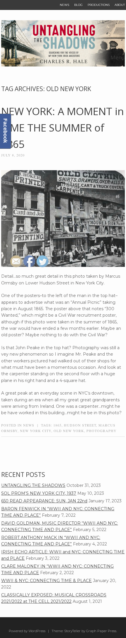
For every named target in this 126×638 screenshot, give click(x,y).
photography (101, 430)
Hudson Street (80, 425)
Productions (99, 5)
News (64, 5)
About (120, 5)
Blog (78, 5)
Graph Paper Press (101, 631)
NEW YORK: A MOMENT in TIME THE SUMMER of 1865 (62, 127)
